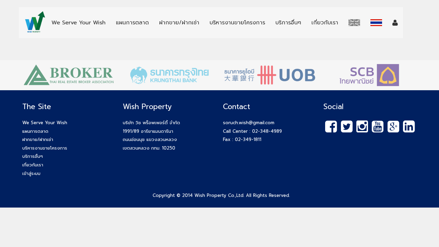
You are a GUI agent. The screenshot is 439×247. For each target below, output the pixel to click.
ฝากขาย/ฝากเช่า (37, 139)
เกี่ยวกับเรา (32, 165)
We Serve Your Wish (44, 122)
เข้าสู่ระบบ (31, 173)
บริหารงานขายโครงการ (44, 148)
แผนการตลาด (35, 131)
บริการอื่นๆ (32, 156)
